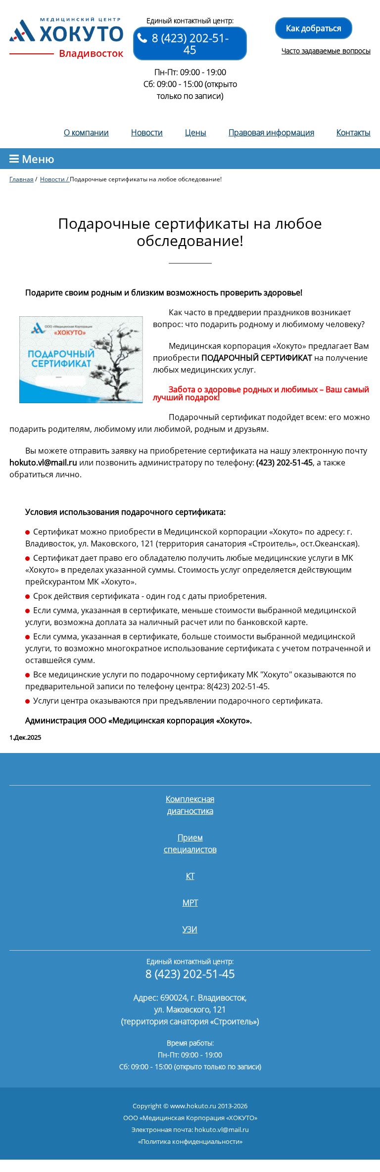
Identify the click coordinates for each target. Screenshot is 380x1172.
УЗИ (190, 929)
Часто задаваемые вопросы (326, 50)
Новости (147, 132)
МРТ (190, 902)
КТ (190, 876)
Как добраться (313, 28)
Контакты (353, 132)
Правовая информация (271, 132)
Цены (195, 132)
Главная (21, 179)
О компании (86, 132)
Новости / (55, 179)
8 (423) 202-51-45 (190, 43)
